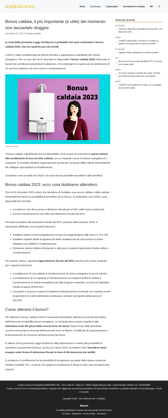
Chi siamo (66, 414)
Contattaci (101, 398)
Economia (95, 6)
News (82, 6)
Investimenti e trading (134, 6)
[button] (159, 6)
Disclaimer (101, 414)
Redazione (76, 414)
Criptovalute (112, 6)
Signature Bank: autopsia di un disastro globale (138, 52)
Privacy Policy (89, 414)
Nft (151, 6)
